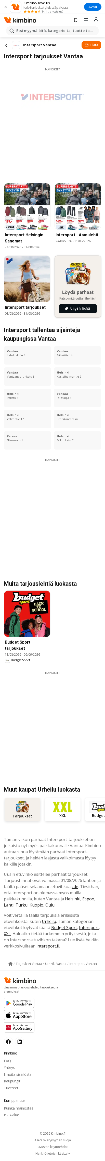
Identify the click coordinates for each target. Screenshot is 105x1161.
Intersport (89, 927)
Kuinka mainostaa (18, 1108)
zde (75, 886)
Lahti (9, 905)
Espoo (88, 899)
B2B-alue (11, 1114)
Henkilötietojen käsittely (52, 1154)
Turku (22, 905)
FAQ (7, 1060)
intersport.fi (47, 946)
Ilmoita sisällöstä (18, 1074)
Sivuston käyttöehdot (52, 1147)
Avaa (92, 6)
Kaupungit (12, 1081)
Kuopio (36, 905)
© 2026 (52, 1133)
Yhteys (9, 1067)
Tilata (94, 45)
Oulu (50, 905)
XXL (7, 933)
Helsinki (72, 899)
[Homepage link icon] (10, 964)
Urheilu (49, 921)
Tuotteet (11, 1087)
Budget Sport (64, 927)
